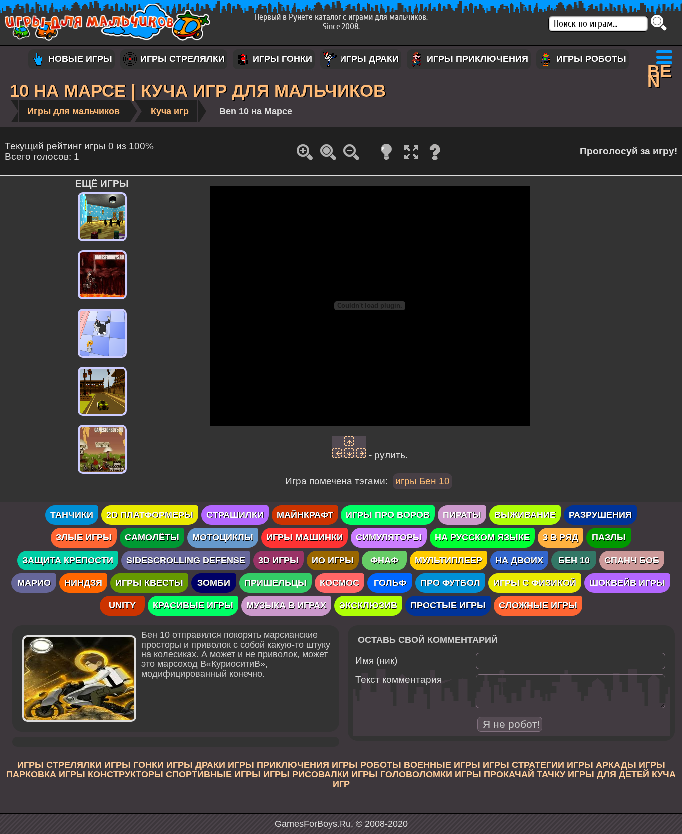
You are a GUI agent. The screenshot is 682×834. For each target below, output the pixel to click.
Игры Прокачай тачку (510, 774)
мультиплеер (448, 560)
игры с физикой (534, 583)
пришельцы (275, 583)
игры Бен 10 (422, 480)
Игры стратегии (523, 765)
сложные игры (538, 605)
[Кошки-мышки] (102, 357)
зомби (213, 583)
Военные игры (442, 765)
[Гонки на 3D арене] (102, 415)
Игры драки (368, 59)
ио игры (333, 560)
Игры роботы (590, 59)
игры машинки (304, 537)
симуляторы (389, 537)
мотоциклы (222, 537)
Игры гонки (281, 59)
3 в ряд (560, 537)
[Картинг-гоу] (102, 473)
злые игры (84, 537)
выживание (525, 515)
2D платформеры (149, 515)
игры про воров (388, 515)
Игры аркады (601, 765)
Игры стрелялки (181, 59)
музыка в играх (286, 605)
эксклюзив (368, 605)
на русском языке (482, 537)
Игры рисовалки (306, 774)
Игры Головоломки (401, 774)
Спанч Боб (631, 560)
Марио (34, 583)
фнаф (384, 560)
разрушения (600, 515)
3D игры (278, 560)
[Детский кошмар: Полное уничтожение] (102, 241)
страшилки (235, 515)
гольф (390, 583)
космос (339, 583)
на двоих (519, 560)
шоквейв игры (627, 583)
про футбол (450, 583)
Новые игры (79, 59)
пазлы (609, 537)
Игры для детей (608, 774)
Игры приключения (476, 59)
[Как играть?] (434, 159)
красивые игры (193, 605)
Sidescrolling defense (185, 560)
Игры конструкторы (111, 774)
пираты (462, 515)
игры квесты (149, 583)
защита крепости (67, 560)
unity (122, 605)
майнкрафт (305, 515)
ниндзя (83, 583)
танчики (71, 515)
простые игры (448, 605)
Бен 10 (574, 560)
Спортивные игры (213, 774)
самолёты (152, 537)
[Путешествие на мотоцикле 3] (102, 299)
